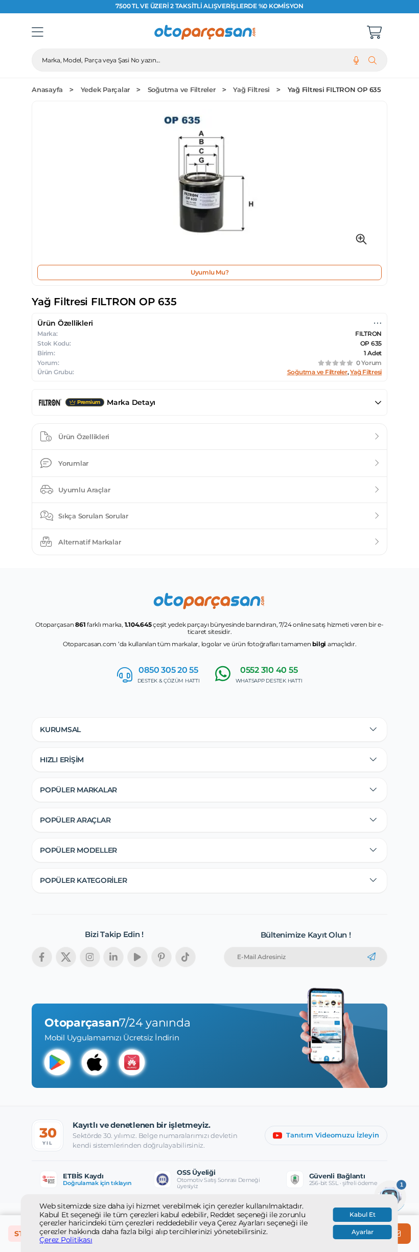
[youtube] (137, 957)
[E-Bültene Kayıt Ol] (371, 957)
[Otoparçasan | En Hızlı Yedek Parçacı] (205, 32)
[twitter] (66, 957)
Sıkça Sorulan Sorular (93, 516)
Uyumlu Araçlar (84, 490)
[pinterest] (161, 957)
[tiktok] (185, 957)
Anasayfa (47, 90)
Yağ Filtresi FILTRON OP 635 (334, 90)
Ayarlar (363, 1232)
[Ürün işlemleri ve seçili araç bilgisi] (378, 323)
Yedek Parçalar (105, 90)
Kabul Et (363, 1214)
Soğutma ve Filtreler (182, 90)
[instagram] (90, 957)
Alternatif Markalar (89, 542)
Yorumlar (73, 463)
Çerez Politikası (65, 1240)
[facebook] (42, 957)
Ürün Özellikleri (83, 436)
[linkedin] (113, 957)
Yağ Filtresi (251, 90)
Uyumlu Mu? (210, 272)
